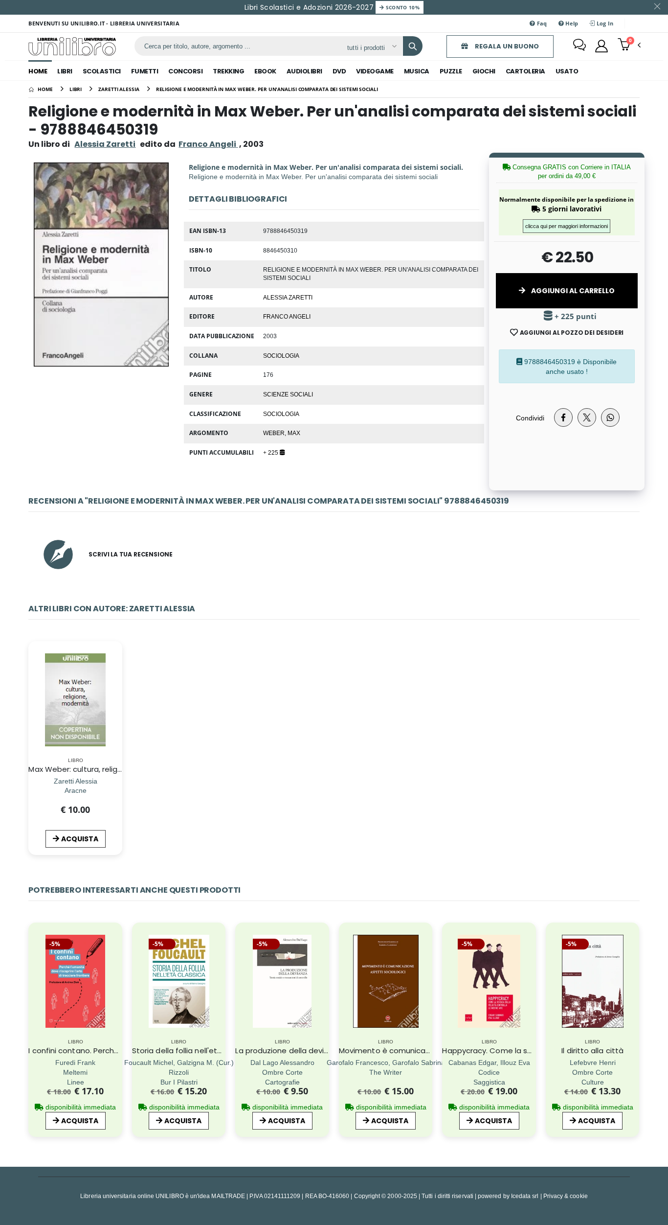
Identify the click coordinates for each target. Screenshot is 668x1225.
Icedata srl (525, 1196)
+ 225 (271, 452)
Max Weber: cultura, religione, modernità (102, 769)
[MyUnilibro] (601, 46)
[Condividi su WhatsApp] (610, 417)
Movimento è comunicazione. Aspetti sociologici (427, 1050)
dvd (339, 71)
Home (37, 71)
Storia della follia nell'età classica (193, 1050)
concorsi (185, 71)
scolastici (102, 71)
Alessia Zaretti (104, 144)
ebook (265, 71)
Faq (541, 23)
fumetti (144, 71)
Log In (604, 23)
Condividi (530, 417)
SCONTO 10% (402, 7)
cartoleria (525, 71)
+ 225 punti (575, 316)
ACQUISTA (79, 839)
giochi (483, 71)
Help (571, 23)
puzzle (451, 71)
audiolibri (304, 71)
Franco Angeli (287, 316)
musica (416, 71)
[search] (413, 46)
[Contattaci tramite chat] (579, 46)
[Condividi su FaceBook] (563, 417)
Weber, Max (281, 433)
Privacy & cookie (565, 1196)
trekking (228, 71)
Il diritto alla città (592, 1050)
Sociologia (281, 355)
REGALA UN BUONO (506, 46)
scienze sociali (288, 394)
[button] (629, 45)
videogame (375, 71)
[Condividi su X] (587, 417)
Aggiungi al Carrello (572, 291)
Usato (567, 71)
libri (64, 71)
